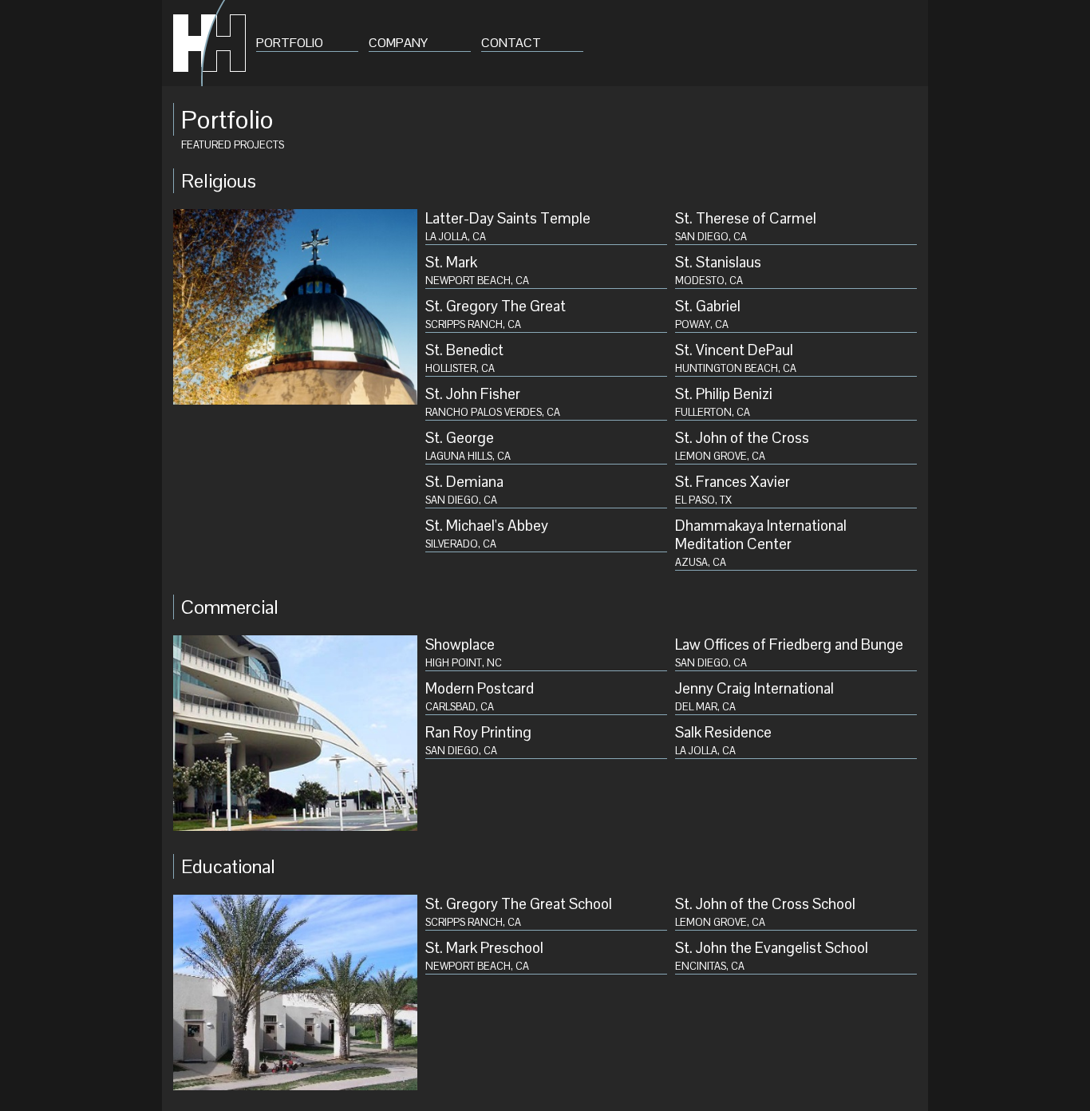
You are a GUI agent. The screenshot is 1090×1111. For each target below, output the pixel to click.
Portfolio (289, 42)
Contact (511, 42)
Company (398, 42)
